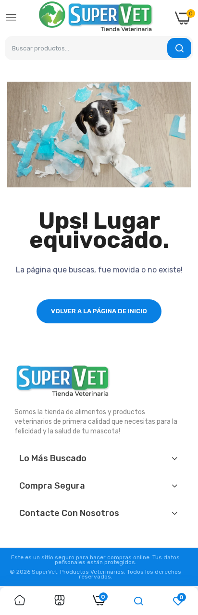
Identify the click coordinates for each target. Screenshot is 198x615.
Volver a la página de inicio (99, 311)
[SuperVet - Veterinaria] (96, 18)
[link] (19, 601)
